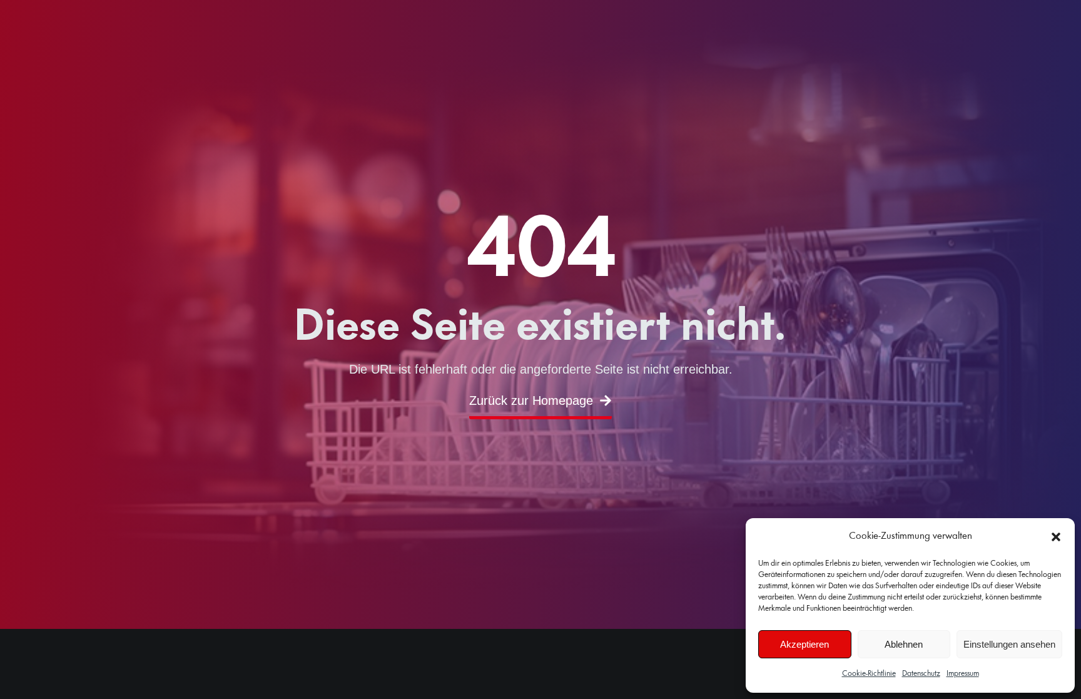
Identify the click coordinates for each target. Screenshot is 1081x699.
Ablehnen (904, 644)
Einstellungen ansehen (1009, 644)
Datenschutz (921, 674)
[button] (1056, 537)
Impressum (963, 674)
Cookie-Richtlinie (869, 674)
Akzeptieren (804, 644)
